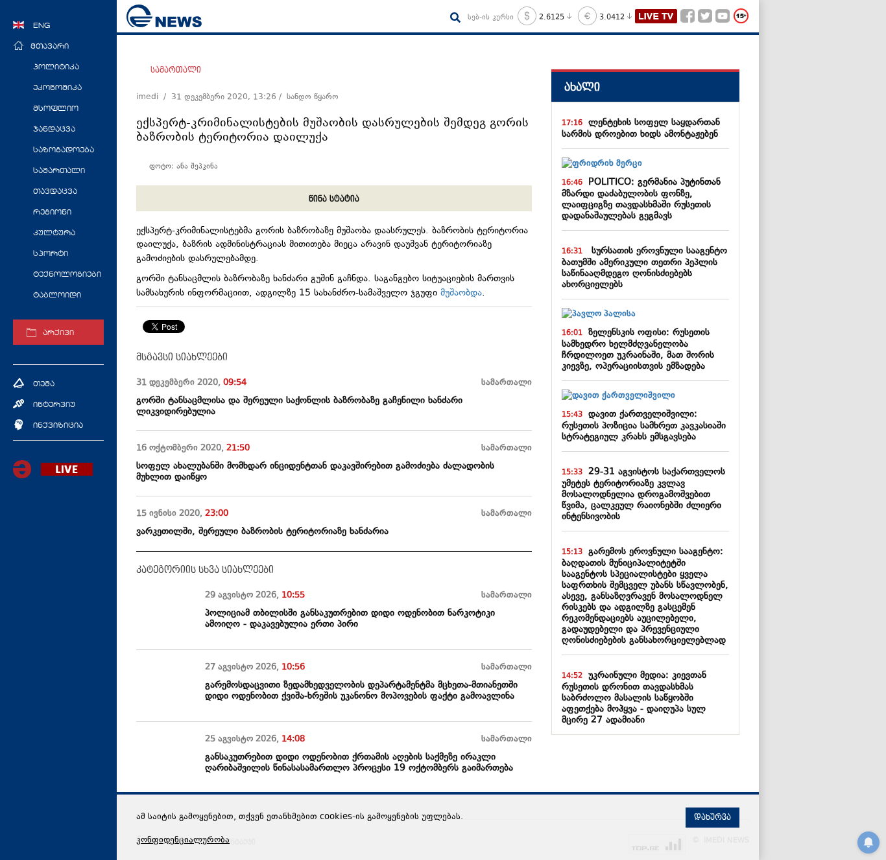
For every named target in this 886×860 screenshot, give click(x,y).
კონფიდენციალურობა (183, 840)
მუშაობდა (461, 293)
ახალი (582, 87)
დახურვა (712, 817)
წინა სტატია (334, 198)
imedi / (153, 97)
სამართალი (175, 70)
